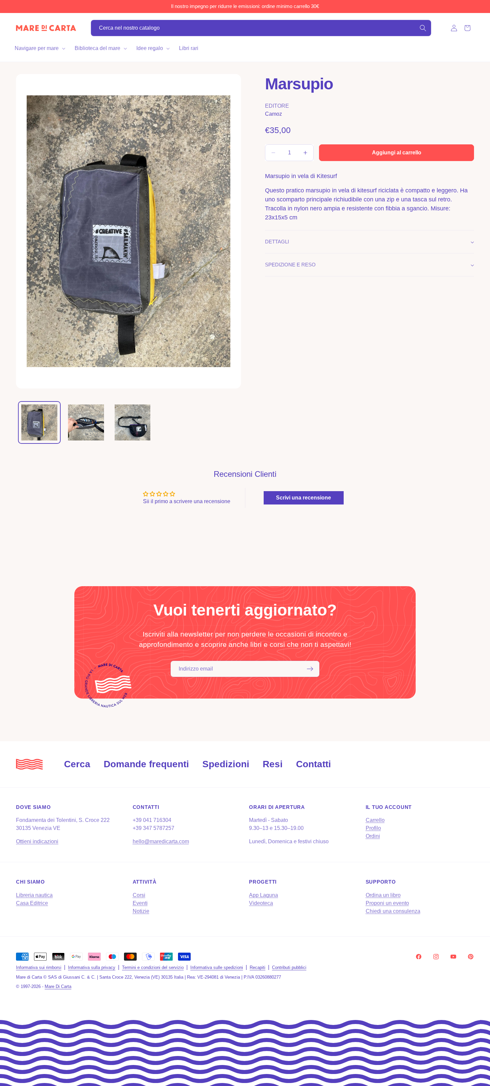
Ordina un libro (383, 895)
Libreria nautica (34, 895)
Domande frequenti (146, 764)
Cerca (77, 764)
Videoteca (261, 903)
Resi (273, 764)
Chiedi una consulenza (393, 911)
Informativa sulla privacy (91, 967)
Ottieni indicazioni (37, 842)
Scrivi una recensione (303, 497)
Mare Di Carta (58, 986)
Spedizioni (225, 764)
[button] (39, 48)
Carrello (375, 820)
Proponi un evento (387, 903)
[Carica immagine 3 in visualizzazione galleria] (132, 422)
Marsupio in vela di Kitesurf (301, 176)
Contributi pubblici (289, 967)
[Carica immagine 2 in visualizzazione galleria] (86, 422)
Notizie (141, 911)
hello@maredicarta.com (161, 842)
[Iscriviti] (310, 669)
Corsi (139, 895)
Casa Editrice (32, 903)
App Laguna (263, 895)
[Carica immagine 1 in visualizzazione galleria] (39, 422)
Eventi (140, 903)
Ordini (373, 836)
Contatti (313, 764)
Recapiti (257, 967)
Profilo (373, 828)
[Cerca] (423, 28)
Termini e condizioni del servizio (153, 967)
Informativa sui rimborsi (38, 967)
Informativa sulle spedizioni (216, 967)
